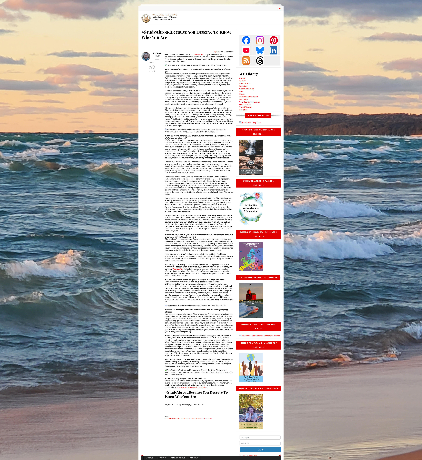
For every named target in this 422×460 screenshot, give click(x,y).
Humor (242, 94)
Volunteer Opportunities (249, 102)
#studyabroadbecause (172, 418)
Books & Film (244, 83)
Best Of (242, 81)
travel (210, 418)
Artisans (242, 78)
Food (241, 91)
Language (243, 99)
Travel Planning (245, 107)
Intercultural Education (248, 96)
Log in (215, 51)
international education (199, 418)
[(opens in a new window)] (246, 40)
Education (243, 86)
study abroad (185, 418)
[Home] (160, 18)
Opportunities (245, 104)
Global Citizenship (246, 88)
